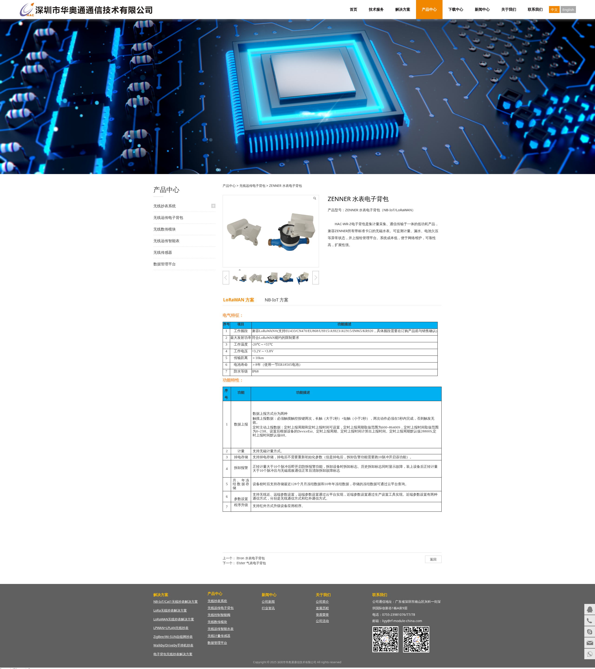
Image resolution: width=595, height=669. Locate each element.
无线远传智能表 (166, 240)
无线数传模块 (164, 229)
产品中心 (429, 9)
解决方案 (402, 9)
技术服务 (376, 9)
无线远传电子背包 (168, 217)
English (568, 9)
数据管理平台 (164, 264)
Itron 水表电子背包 (251, 558)
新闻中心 (482, 9)
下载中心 (455, 9)
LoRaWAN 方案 (238, 300)
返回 (433, 559)
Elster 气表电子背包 (251, 563)
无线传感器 (162, 252)
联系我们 (535, 9)
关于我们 (508, 9)
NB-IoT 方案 (276, 300)
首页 (353, 9)
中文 (554, 9)
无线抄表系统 (164, 205)
